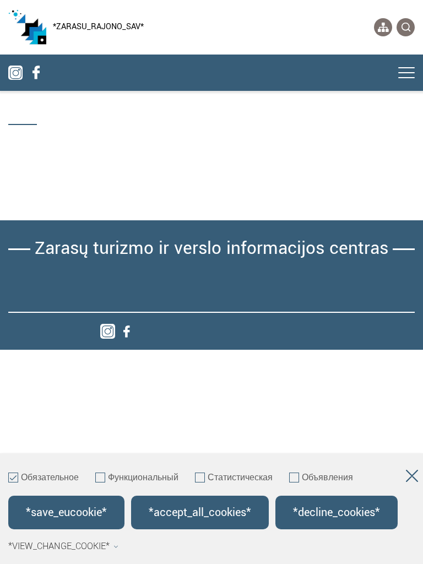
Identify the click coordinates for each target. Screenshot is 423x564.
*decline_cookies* (336, 512)
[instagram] (107, 331)
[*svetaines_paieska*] (406, 27)
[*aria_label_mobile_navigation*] (406, 74)
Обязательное (50, 478)
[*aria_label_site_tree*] (383, 27)
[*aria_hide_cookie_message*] (412, 478)
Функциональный (143, 478)
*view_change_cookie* (59, 546)
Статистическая (240, 478)
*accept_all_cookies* (200, 512)
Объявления (327, 478)
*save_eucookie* (66, 512)
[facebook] (126, 331)
